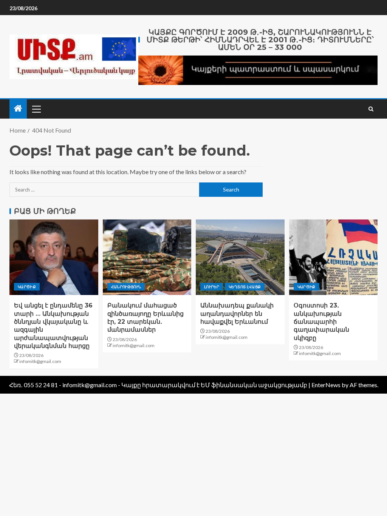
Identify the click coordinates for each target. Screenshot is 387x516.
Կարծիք (27, 286)
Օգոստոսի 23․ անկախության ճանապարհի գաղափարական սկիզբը (321, 321)
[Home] (18, 108)
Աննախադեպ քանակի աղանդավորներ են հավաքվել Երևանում (237, 313)
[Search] (371, 109)
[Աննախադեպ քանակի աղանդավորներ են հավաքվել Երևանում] (240, 257)
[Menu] (35, 108)
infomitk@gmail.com (40, 361)
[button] (35, 108)
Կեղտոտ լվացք (245, 286)
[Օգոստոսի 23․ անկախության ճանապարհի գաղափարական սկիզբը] (333, 257)
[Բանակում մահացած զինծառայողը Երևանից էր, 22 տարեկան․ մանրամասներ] (147, 257)
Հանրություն (126, 286)
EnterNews (326, 384)
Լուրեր (211, 286)
